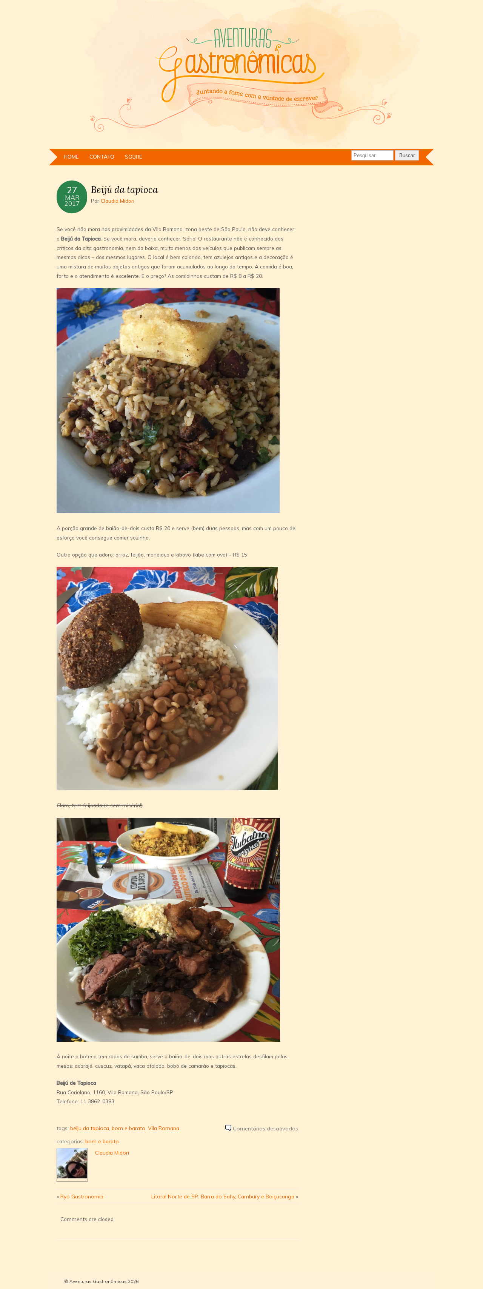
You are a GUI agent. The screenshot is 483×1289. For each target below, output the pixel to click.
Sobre (133, 156)
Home (71, 156)
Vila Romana (163, 1128)
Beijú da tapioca (124, 189)
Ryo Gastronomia (81, 1196)
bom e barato (128, 1128)
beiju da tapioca (89, 1128)
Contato (101, 156)
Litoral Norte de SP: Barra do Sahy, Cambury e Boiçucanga (222, 1196)
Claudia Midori (117, 200)
